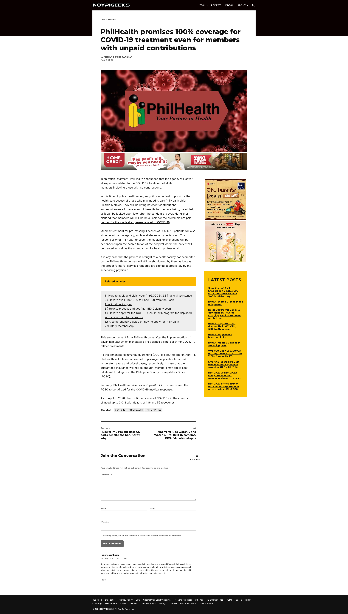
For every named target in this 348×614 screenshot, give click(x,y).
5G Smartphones (215, 600)
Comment (106, 475)
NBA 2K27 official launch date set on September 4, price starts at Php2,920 (224, 386)
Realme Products (183, 600)
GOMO (238, 600)
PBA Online (111, 603)
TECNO (133, 603)
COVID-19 (120, 410)
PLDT (229, 600)
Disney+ (173, 603)
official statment (118, 179)
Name (104, 508)
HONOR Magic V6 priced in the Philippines (224, 344)
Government (108, 19)
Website (105, 522)
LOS (138, 600)
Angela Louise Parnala (118, 57)
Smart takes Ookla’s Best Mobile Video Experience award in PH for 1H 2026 (223, 364)
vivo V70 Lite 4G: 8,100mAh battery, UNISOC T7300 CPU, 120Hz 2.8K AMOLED (225, 353)
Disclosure (110, 600)
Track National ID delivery (153, 603)
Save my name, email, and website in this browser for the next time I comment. (142, 535)
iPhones (199, 600)
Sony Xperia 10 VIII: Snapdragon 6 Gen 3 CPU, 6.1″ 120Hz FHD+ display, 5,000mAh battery (223, 292)
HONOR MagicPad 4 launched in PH (220, 336)
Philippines (154, 410)
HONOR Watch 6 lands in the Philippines (225, 303)
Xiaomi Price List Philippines (157, 600)
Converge (97, 603)
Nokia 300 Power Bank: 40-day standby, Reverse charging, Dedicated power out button (224, 313)
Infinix (123, 603)
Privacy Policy (126, 600)
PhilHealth (136, 410)
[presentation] (207, 5)
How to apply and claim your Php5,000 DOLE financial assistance (150, 295)
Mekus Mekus (206, 603)
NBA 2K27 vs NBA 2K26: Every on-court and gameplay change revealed (224, 375)
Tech (202, 5)
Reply (103, 580)
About (242, 5)
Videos (229, 5)
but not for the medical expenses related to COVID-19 (135, 222)
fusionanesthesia (110, 555)
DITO (248, 600)
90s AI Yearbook (188, 603)
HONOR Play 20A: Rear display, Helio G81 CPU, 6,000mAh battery (222, 326)
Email (153, 508)
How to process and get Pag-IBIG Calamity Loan (140, 308)
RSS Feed (97, 600)
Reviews (216, 5)
